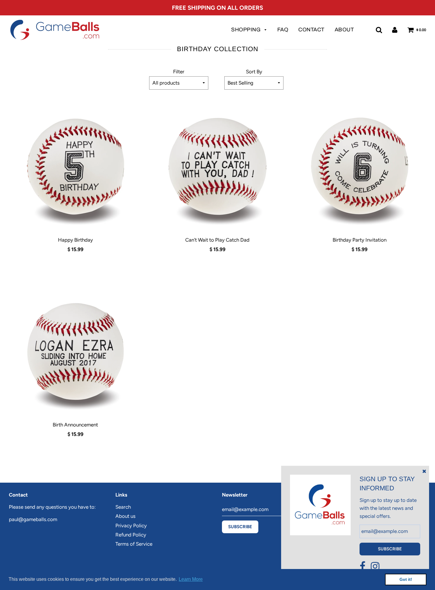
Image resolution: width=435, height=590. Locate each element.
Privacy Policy (131, 525)
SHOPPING (246, 30)
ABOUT (344, 30)
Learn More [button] (191, 579)
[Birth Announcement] (75, 349)
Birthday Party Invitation (359, 240)
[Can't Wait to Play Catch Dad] (217, 165)
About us (125, 516)
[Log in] (394, 30)
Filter (178, 72)
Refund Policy (130, 535)
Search (123, 507)
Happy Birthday (75, 240)
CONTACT (311, 30)
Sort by (254, 72)
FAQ (283, 30)
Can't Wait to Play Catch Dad (217, 240)
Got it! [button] (405, 579)
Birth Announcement (75, 425)
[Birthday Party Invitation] (359, 165)
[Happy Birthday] (75, 165)
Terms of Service (133, 544)
